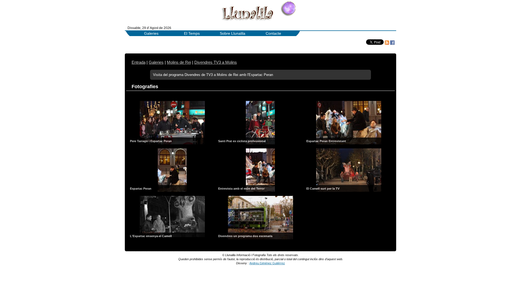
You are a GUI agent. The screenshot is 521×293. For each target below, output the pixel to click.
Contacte (273, 33)
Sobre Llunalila (232, 33)
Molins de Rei (179, 62)
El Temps (192, 33)
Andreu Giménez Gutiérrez (267, 263)
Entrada (138, 62)
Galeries (151, 33)
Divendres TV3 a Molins (215, 62)
